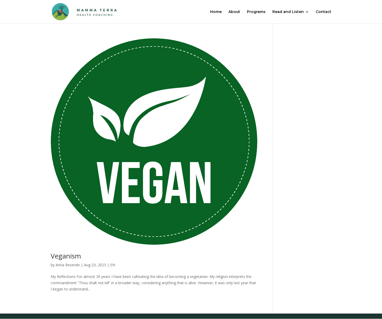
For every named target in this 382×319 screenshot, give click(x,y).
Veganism (66, 256)
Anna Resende (68, 264)
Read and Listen (288, 12)
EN (112, 264)
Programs (256, 12)
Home (216, 12)
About (234, 12)
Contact (323, 12)
